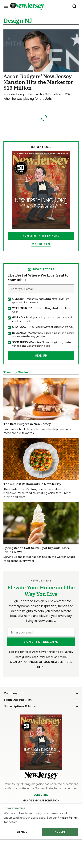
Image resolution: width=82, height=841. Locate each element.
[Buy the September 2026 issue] (41, 190)
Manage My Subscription (41, 800)
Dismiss (21, 831)
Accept (60, 831)
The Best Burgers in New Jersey (27, 424)
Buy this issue (41, 243)
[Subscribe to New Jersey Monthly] (41, 742)
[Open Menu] (6, 6)
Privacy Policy (68, 817)
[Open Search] (74, 6)
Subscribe (41, 794)
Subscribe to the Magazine (41, 235)
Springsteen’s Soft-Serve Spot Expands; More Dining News (36, 549)
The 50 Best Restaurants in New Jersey (32, 484)
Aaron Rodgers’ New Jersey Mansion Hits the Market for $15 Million (38, 82)
